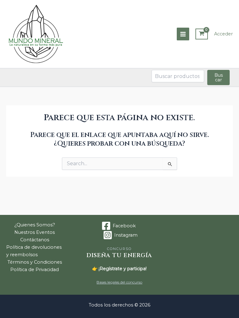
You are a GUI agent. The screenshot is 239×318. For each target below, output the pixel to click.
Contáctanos (34, 240)
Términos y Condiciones (34, 262)
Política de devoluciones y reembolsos (34, 250)
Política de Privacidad (34, 269)
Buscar (218, 77)
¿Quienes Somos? (34, 225)
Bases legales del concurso (119, 282)
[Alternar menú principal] (183, 34)
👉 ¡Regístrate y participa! (119, 268)
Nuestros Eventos (34, 232)
